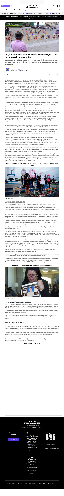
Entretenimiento (40, 10)
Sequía (3, 13)
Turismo (15, 10)
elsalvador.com (55, 16)
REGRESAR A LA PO (30, 343)
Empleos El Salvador (32, 13)
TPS (19, 13)
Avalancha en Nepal (11, 13)
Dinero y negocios (24, 10)
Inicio (2, 9)
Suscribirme (13, 439)
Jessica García (17, 69)
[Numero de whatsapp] (47, 439)
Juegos (23, 13)
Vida (32, 10)
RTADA (38, 343)
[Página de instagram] (54, 436)
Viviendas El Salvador (44, 13)
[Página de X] (50, 436)
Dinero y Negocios (52, 483)
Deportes (50, 10)
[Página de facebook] (47, 436)
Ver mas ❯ (32, 451)
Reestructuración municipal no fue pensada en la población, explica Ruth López (32, 164)
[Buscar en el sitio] (11, 6)
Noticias (8, 10)
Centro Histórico (56, 13)
